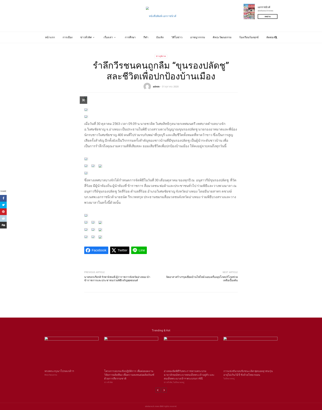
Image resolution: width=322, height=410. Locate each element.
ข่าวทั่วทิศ (86, 37)
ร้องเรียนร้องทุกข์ (249, 37)
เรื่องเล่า (108, 37)
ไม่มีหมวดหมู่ (178, 382)
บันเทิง (160, 37)
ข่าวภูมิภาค (161, 56)
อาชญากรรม (197, 37)
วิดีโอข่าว (176, 37)
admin (156, 86)
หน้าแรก (50, 37)
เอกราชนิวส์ (264, 7)
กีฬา (145, 37)
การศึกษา (130, 37)
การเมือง (67, 37)
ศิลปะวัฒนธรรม (222, 37)
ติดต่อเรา (271, 37)
